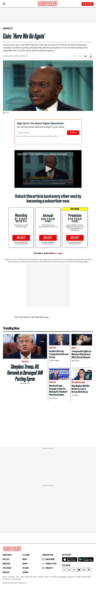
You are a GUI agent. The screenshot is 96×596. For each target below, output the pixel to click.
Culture (25, 568)
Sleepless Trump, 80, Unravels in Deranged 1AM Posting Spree (25, 372)
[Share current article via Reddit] (91, 56)
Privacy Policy (54, 136)
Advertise (29, 577)
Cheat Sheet (7, 555)
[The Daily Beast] (47, 3)
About (4, 577)
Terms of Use (43, 136)
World (25, 564)
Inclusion (71, 577)
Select (21, 237)
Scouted (5, 572)
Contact (11, 577)
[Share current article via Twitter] (80, 56)
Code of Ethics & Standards (55, 577)
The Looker (6, 568)
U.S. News (26, 555)
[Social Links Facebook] (64, 570)
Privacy (41, 577)
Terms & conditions (83, 577)
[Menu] (6, 3)
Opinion (25, 572)
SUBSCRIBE (87, 4)
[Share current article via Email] (85, 56)
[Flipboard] (89, 570)
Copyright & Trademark (11, 579)
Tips (17, 577)
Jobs (22, 577)
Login (59, 253)
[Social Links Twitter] (69, 570)
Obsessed (6, 564)
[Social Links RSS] (84, 570)
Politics (5, 559)
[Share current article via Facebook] (74, 56)
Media (24, 559)
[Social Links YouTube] (79, 570)
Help (35, 577)
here (46, 317)
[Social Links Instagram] (74, 570)
